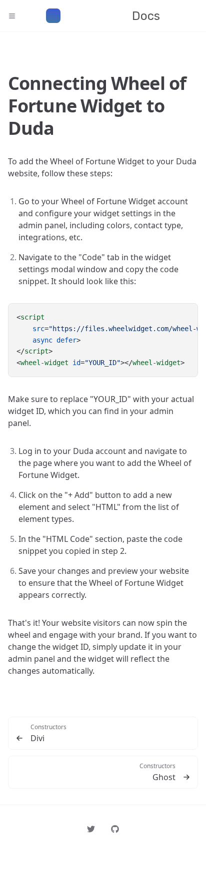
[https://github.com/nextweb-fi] (115, 829)
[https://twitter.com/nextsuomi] (91, 829)
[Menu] (16, 16)
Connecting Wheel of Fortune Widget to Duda (97, 105)
